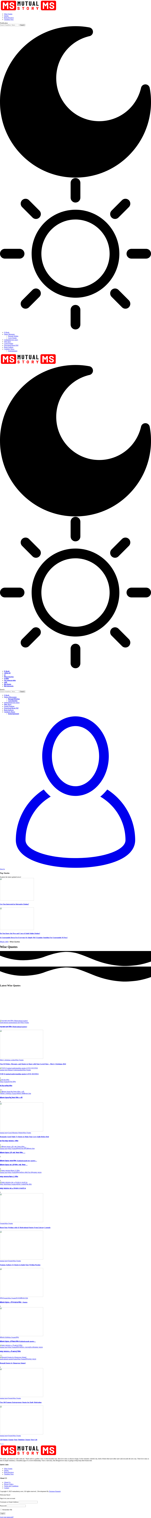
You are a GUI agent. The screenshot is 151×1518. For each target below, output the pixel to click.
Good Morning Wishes (15, 1133)
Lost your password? (7, 1517)
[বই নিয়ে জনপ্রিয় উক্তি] (4, 1080)
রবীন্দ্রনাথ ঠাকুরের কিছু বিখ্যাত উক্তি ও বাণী (11, 1097)
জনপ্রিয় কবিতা (28, 1184)
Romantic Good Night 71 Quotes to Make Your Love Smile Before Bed (24, 1137)
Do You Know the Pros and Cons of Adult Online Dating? (20, 933)
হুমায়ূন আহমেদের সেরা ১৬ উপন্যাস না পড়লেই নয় (13, 1188)
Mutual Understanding (15, 1070)
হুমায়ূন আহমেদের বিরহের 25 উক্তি (9, 1176)
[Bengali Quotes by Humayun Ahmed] (13, 1357)
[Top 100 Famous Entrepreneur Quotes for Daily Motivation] (21, 1396)
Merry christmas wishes (7, 1060)
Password (3, 1506)
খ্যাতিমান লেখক (4, 1093)
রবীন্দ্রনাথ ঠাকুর (27, 1093)
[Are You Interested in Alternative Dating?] (17, 900)
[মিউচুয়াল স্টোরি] (39, 364)
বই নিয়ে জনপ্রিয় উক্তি (6, 1086)
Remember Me (7, 1510)
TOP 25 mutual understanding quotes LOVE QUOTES (19, 1074)
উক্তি (17, 1148)
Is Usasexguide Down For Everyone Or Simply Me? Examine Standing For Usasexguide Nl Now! (34, 937)
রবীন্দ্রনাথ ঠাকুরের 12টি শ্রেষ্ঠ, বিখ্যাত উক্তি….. (12, 1152)
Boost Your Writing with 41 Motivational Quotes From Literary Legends (25, 1227)
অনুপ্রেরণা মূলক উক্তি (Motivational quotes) (13, 1027)
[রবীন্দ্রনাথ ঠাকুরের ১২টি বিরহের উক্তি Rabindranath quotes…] (21, 1335)
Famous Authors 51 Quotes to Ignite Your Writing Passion (20, 1265)
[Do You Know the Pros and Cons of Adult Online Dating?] (17, 929)
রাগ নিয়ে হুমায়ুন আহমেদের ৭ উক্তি (9, 1141)
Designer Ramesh (55, 1491)
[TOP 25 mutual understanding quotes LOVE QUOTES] (19, 1068)
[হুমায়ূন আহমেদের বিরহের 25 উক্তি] (10, 1170)
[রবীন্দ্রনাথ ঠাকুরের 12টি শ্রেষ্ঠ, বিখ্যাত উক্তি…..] (13, 1147)
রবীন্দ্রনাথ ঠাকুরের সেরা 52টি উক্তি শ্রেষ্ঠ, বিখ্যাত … (14, 1165)
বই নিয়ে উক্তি (12, 1082)
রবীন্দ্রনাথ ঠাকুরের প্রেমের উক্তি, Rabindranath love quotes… (18, 1161)
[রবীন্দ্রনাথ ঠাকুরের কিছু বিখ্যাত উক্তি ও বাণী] (12, 1092)
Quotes (2, 1223)
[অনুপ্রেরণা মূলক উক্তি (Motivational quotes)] (14, 1021)
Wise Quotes (25, 1022)
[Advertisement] (75, 1003)
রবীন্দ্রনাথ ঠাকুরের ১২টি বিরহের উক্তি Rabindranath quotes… (18, 1341)
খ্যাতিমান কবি (19, 1093)
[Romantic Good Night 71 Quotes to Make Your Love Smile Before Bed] (21, 1131)
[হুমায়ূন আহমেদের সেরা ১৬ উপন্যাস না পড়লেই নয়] (13, 1182)
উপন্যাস (18, 1298)
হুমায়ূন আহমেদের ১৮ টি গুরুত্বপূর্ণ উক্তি (10, 1351)
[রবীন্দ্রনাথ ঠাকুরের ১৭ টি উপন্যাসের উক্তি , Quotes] (21, 1296)
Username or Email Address (9, 1502)
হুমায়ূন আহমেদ (37, 1172)
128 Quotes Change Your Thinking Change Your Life (18, 1440)
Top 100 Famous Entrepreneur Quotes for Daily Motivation (20, 1402)
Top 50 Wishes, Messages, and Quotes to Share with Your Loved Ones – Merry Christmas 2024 (33, 1064)
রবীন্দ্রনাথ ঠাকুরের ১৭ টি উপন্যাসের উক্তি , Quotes (13, 1302)
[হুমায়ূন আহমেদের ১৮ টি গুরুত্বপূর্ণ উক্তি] (11, 1345)
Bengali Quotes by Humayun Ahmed (12, 1363)
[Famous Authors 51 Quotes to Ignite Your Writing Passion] (21, 1259)
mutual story (17, 1022)
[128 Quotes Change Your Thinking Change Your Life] (21, 1434)
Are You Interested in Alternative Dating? (14, 904)
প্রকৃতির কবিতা (31, 1347)
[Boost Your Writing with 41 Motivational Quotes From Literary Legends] (21, 1221)
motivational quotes (6, 1022)
